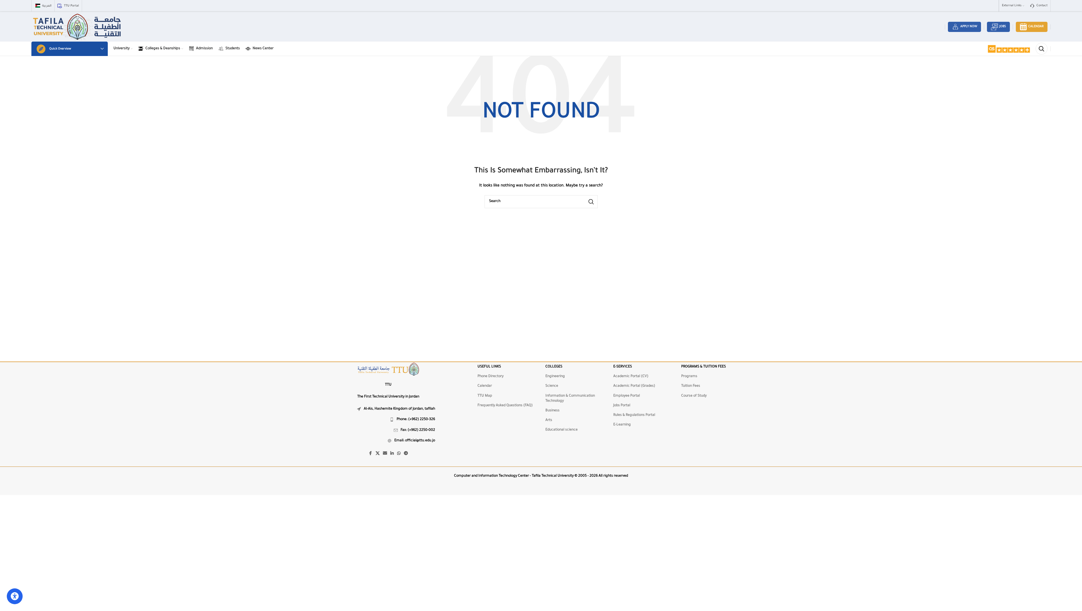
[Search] (1041, 48)
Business (552, 411)
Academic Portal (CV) (630, 376)
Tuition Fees (690, 386)
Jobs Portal (621, 406)
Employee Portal (626, 396)
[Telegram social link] (406, 453)
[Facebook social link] (370, 453)
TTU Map (484, 396)
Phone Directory (490, 376)
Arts (548, 420)
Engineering (555, 376)
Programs (689, 376)
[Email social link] (385, 453)
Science (551, 386)
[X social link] (377, 453)
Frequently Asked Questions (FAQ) (505, 406)
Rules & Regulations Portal (634, 415)
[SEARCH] (591, 201)
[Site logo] (77, 27)
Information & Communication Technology (570, 398)
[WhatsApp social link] (398, 453)
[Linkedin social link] (392, 453)
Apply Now (968, 26)
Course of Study (694, 396)
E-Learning (622, 425)
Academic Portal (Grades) (634, 386)
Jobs (1002, 26)
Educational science (561, 430)
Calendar (1036, 26)
